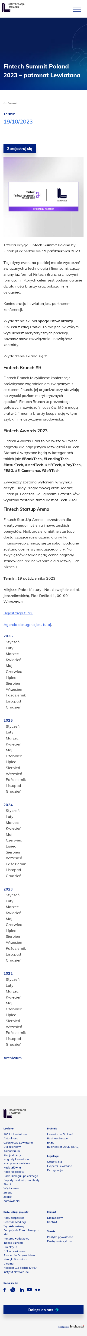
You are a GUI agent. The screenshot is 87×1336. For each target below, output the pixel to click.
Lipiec (11, 677)
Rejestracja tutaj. (18, 613)
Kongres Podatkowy (16, 1238)
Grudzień (13, 707)
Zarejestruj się (19, 148)
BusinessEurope (57, 1138)
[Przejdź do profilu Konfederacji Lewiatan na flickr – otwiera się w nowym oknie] (37, 1290)
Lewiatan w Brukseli (60, 1134)
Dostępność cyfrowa (60, 1241)
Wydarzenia (11, 1188)
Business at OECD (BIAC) (63, 1146)
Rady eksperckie (13, 1217)
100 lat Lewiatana (15, 1134)
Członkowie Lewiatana (18, 1142)
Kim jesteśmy (12, 1155)
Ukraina (8, 1263)
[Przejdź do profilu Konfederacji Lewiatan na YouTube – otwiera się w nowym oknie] (29, 1290)
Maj (9, 665)
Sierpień (13, 683)
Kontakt (52, 1222)
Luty (9, 648)
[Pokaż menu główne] (76, 9)
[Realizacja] (77, 1326)
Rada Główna (12, 1167)
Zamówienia (11, 1201)
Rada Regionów (13, 1171)
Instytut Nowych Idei (16, 1272)
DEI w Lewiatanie (14, 1251)
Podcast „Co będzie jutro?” (20, 1267)
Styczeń (12, 642)
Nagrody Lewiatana (16, 1159)
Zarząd (7, 1192)
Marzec (12, 653)
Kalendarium (11, 1151)
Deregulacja (55, 1170)
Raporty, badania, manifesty (21, 1180)
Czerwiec (14, 671)
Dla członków (12, 1146)
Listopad (13, 701)
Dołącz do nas (40, 1309)
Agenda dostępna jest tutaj (27, 624)
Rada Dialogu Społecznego (20, 1176)
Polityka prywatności (60, 1237)
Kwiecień (13, 659)
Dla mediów (55, 1217)
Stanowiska (54, 1161)
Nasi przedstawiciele (16, 1163)
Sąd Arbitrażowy (14, 1226)
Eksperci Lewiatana (59, 1166)
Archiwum (12, 1057)
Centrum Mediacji (14, 1222)
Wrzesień (14, 689)
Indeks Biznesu (13, 1242)
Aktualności (11, 1138)
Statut (7, 1184)
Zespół (7, 1196)
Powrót (12, 103)
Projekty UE (10, 1247)
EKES (50, 1142)
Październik (16, 695)
